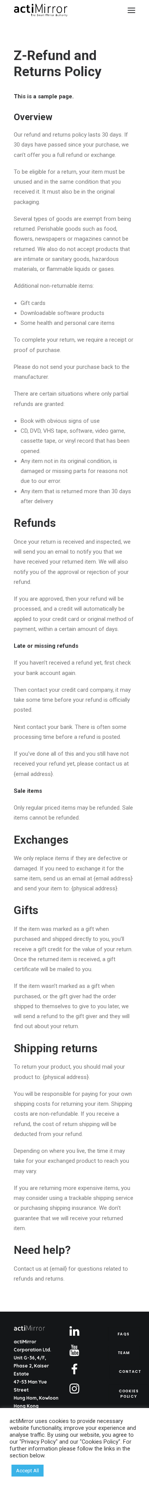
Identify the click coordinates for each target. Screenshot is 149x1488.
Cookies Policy (129, 1393)
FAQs (124, 1334)
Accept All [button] (27, 1470)
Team (124, 1353)
